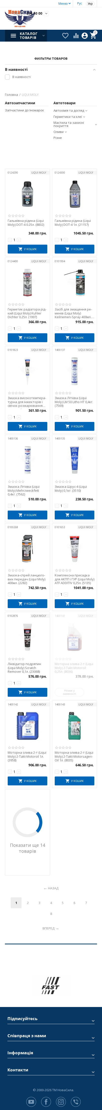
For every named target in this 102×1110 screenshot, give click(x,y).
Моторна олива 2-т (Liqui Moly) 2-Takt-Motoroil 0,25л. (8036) (74, 668)
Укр (90, 3)
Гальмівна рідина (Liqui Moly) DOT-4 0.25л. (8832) (26, 223)
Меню (63, 3)
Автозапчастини (20, 103)
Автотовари (64, 103)
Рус (79, 3)
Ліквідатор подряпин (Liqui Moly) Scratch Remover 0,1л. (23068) (24, 668)
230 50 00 (26, 13)
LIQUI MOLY (38, 172)
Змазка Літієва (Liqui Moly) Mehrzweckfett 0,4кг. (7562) (24, 490)
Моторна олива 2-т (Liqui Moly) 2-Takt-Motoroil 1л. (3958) (27, 756)
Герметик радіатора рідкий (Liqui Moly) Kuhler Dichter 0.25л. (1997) (27, 313)
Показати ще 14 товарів (27, 848)
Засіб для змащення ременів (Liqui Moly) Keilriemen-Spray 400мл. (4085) (73, 313)
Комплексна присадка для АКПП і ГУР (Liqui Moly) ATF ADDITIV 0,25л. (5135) (74, 579)
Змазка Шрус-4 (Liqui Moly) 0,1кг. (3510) (71, 488)
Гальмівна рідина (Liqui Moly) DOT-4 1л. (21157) (73, 223)
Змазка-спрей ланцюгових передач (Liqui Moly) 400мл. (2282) (26, 579)
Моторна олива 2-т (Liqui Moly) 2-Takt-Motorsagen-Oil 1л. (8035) (74, 756)
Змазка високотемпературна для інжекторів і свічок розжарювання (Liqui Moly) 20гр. (27, 402)
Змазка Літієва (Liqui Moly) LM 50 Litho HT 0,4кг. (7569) (74, 402)
